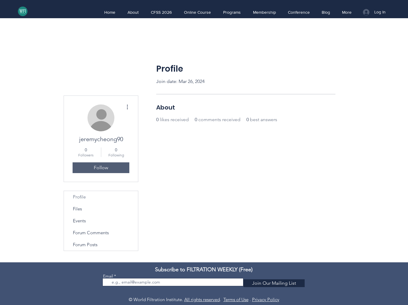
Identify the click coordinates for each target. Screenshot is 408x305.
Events (79, 221)
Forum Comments (91, 232)
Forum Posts (85, 244)
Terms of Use (236, 299)
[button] (133, 12)
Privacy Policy (265, 299)
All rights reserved (202, 299)
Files (77, 209)
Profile (79, 197)
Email (108, 276)
